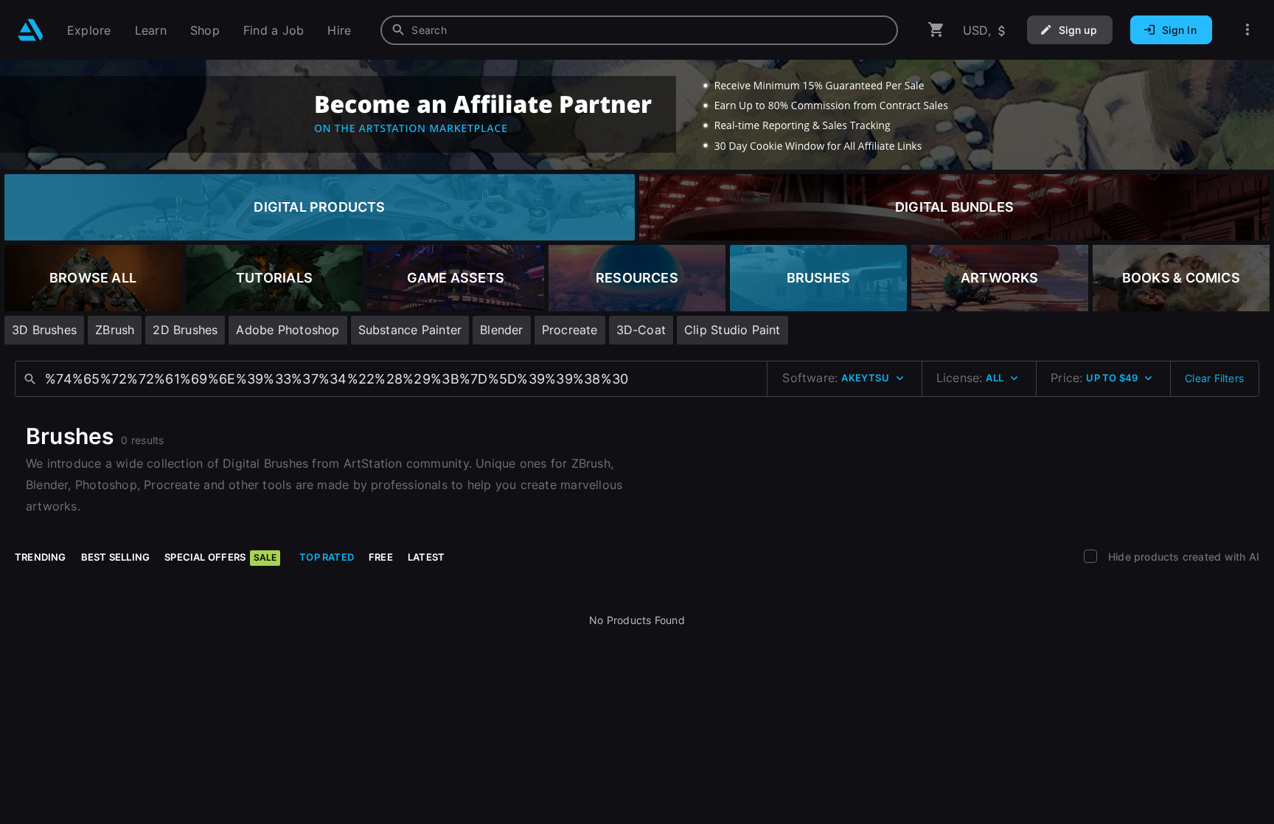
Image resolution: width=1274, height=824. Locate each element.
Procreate (570, 329)
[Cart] (936, 30)
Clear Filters (1214, 378)
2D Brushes (185, 329)
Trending (40, 557)
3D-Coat (641, 329)
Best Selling (115, 557)
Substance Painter (410, 329)
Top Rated (326, 557)
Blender (501, 329)
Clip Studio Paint (732, 329)
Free (381, 557)
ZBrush (114, 329)
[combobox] (639, 30)
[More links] (1247, 30)
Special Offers (220, 557)
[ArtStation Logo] (30, 29)
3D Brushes (44, 329)
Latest (426, 557)
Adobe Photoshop (287, 329)
